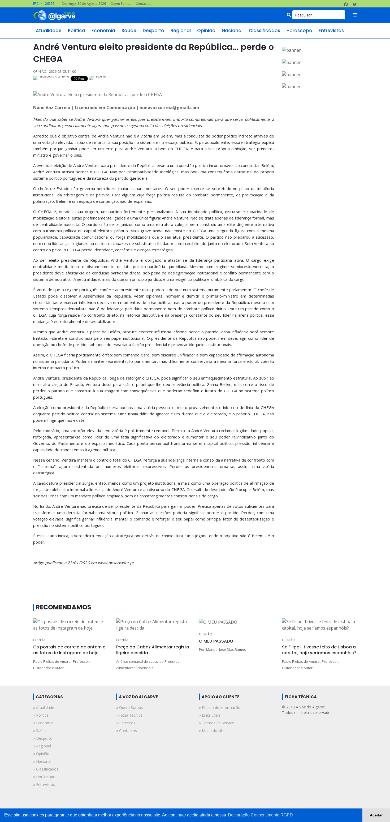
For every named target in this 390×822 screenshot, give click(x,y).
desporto (153, 30)
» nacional (42, 761)
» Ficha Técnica (129, 715)
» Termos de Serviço (216, 722)
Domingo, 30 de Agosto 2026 (84, 3)
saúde (129, 30)
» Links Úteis (209, 715)
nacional (232, 30)
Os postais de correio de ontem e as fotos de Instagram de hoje (69, 650)
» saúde (40, 730)
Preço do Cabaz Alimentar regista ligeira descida (152, 650)
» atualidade (43, 707)
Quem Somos (121, 3)
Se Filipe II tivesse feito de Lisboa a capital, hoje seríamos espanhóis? (319, 650)
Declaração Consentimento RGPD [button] (260, 815)
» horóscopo (44, 776)
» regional (42, 745)
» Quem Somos (129, 707)
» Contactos (126, 730)
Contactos (143, 3)
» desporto (43, 738)
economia (103, 30)
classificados (264, 30)
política (76, 30)
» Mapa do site (211, 730)
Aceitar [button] (376, 815)
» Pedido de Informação (219, 707)
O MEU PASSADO (216, 641)
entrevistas (331, 30)
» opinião (41, 753)
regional (181, 30)
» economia (43, 722)
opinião (206, 30)
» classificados (45, 769)
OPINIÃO (39, 640)
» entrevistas (44, 784)
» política (41, 715)
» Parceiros (125, 722)
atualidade (49, 30)
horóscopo (299, 30)
